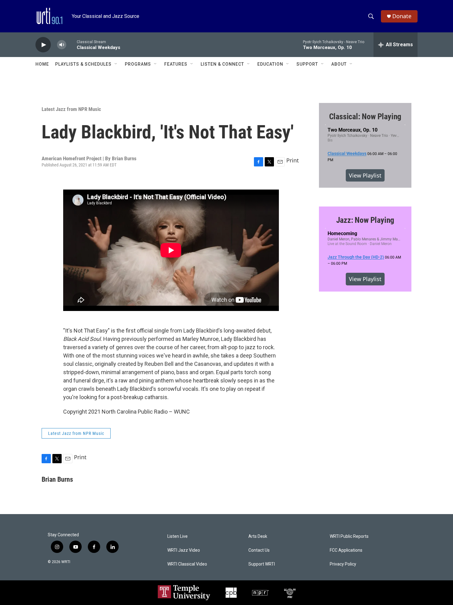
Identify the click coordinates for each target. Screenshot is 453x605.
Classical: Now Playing (365, 116)
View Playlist (365, 175)
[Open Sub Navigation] (116, 64)
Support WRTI (261, 564)
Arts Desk (257, 536)
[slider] (71, 44)
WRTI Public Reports (349, 536)
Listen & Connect (222, 64)
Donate (401, 16)
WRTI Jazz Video (183, 550)
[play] (43, 44)
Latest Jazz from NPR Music (71, 109)
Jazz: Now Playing (365, 220)
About (339, 64)
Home (42, 64)
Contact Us (259, 550)
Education (270, 64)
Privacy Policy (343, 564)
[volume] (61, 45)
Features (175, 64)
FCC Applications (346, 550)
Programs (138, 64)
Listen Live (177, 536)
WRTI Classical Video (187, 564)
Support (307, 64)
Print (292, 160)
